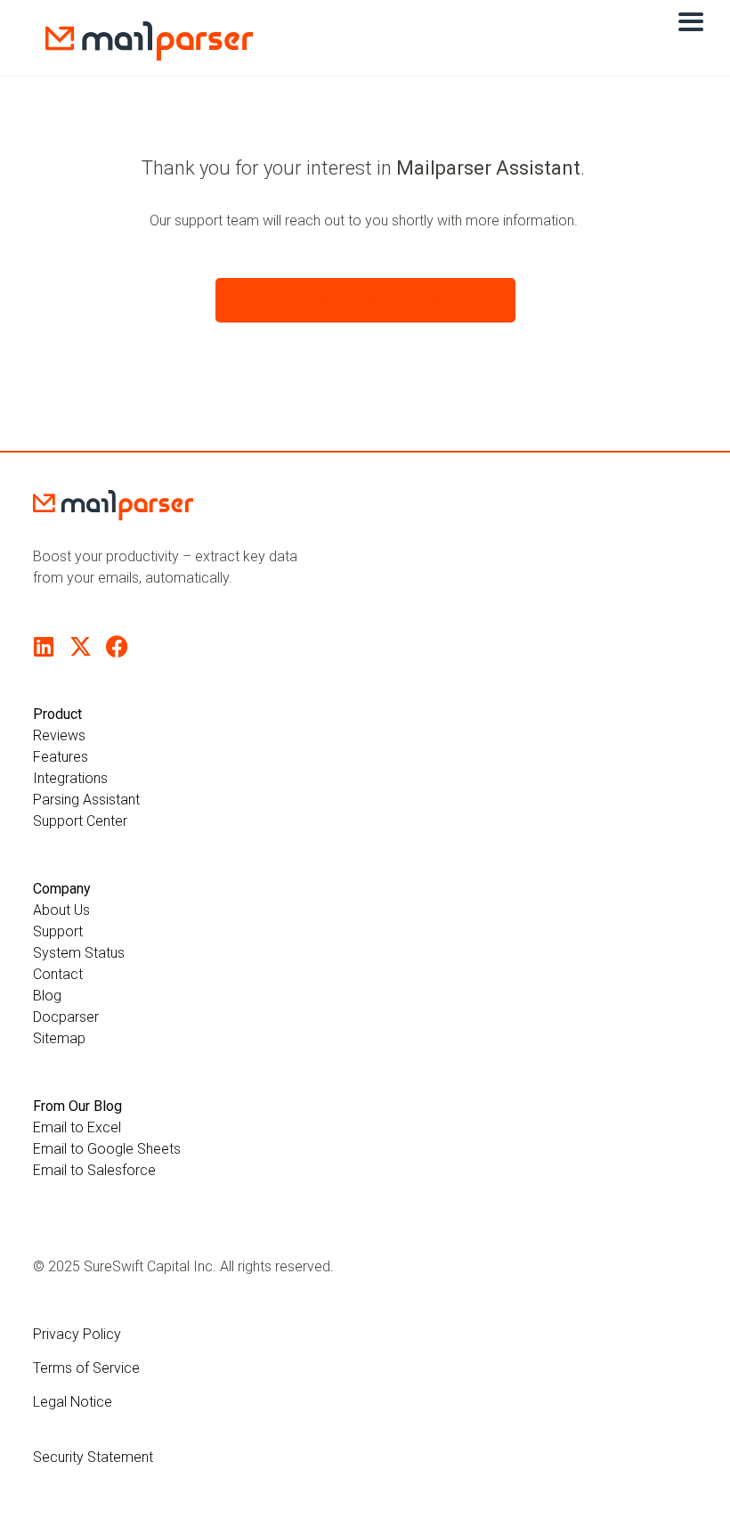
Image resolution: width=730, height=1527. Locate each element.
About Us (61, 910)
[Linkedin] (44, 646)
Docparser (66, 1016)
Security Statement (93, 1457)
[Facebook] (117, 646)
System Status (79, 952)
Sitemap (59, 1038)
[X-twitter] (80, 646)
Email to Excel (77, 1127)
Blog (47, 995)
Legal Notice (72, 1401)
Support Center (80, 820)
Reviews (59, 735)
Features (60, 756)
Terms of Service (86, 1368)
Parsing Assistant (86, 799)
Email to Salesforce (94, 1170)
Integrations (70, 778)
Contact (58, 974)
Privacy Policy (77, 1334)
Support (58, 931)
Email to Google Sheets (107, 1148)
